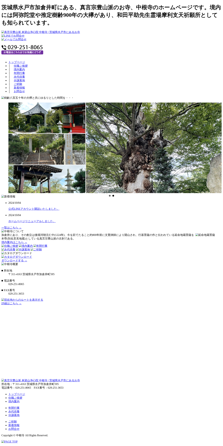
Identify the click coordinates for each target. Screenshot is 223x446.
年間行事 (19, 73)
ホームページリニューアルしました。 (32, 221)
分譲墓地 (19, 80)
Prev (3, 146)
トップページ (16, 62)
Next (220, 146)
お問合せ (19, 91)
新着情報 (19, 87)
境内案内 (19, 69)
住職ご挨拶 (21, 65)
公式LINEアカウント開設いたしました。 (33, 208)
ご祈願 (18, 84)
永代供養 (19, 76)
